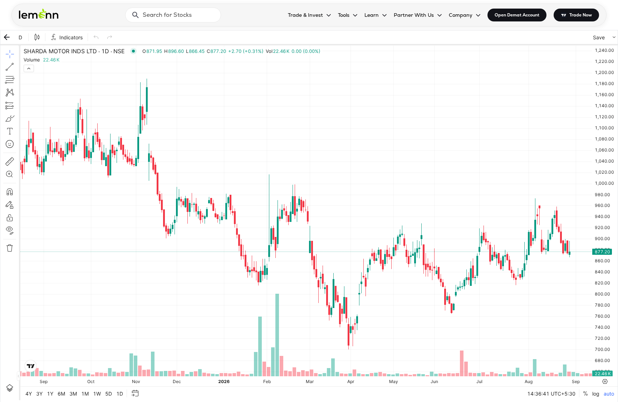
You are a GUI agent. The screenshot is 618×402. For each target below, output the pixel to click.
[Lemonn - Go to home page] (38, 13)
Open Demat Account (517, 15)
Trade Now (580, 15)
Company (460, 15)
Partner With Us (414, 15)
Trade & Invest (305, 15)
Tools (343, 15)
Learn (371, 15)
